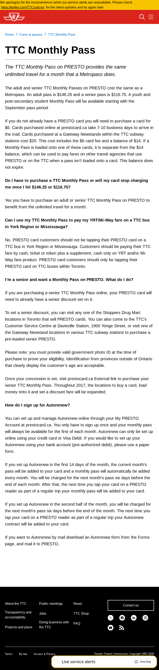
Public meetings (51, 603)
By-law (23, 654)
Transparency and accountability (18, 615)
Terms (8, 654)
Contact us (131, 605)
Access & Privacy (44, 654)
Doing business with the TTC (54, 624)
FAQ (76, 623)
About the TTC (15, 603)
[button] (142, 661)
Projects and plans (18, 627)
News (77, 603)
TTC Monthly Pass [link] (61, 34)
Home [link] (9, 34)
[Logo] (14, 17)
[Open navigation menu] (151, 17)
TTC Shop (81, 613)
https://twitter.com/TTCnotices (22, 7)
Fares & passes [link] (30, 34)
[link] (110, 617)
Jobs (42, 613)
